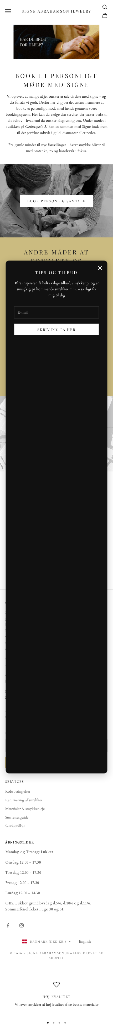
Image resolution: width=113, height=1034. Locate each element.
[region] (56, 997)
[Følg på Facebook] (8, 925)
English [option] (85, 941)
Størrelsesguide (16, 817)
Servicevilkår (15, 826)
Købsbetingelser (17, 791)
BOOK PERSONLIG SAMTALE (56, 201)
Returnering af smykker (23, 800)
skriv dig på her (56, 329)
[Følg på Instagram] (21, 925)
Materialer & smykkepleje (25, 808)
